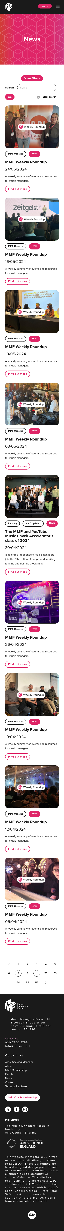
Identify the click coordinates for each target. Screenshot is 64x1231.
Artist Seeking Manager (19, 1062)
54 (18, 982)
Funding (12, 523)
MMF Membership (16, 1070)
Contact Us (11, 1038)
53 (55, 973)
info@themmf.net (18, 1046)
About (8, 1066)
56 (36, 982)
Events (9, 1074)
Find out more (17, 189)
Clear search (49, 96)
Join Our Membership (22, 1097)
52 (45, 973)
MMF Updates (15, 153)
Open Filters (32, 78)
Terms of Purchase (16, 1086)
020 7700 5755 (16, 1042)
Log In (45, 6)
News (35, 153)
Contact (10, 1082)
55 (27, 982)
